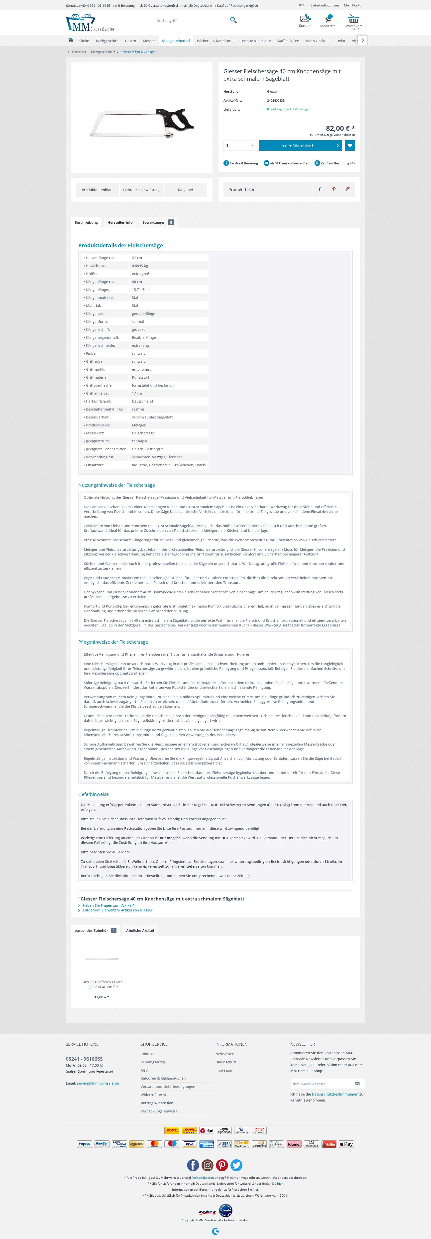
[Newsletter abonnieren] (357, 1084)
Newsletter (225, 1053)
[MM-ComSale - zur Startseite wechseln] (90, 22)
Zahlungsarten (153, 1062)
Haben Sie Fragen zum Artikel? (108, 905)
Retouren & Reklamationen (163, 1078)
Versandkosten (203, 1177)
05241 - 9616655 (84, 1059)
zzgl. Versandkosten (340, 135)
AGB (144, 1070)
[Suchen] (235, 20)
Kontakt (147, 1053)
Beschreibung (86, 222)
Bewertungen (157, 222)
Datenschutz (226, 1062)
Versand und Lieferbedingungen (168, 1086)
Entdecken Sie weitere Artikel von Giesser (117, 910)
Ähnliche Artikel (140, 930)
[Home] (71, 40)
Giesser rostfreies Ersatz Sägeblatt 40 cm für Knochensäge (102, 984)
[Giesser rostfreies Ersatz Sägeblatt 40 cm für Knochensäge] (101, 959)
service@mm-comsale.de (98, 1083)
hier (280, 1183)
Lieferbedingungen (325, 5)
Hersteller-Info (120, 222)
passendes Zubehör (95, 930)
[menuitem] (197, 20)
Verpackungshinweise (159, 1111)
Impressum (225, 1070)
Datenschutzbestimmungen (335, 1094)
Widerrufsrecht (153, 1094)
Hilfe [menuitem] (301, 5)
